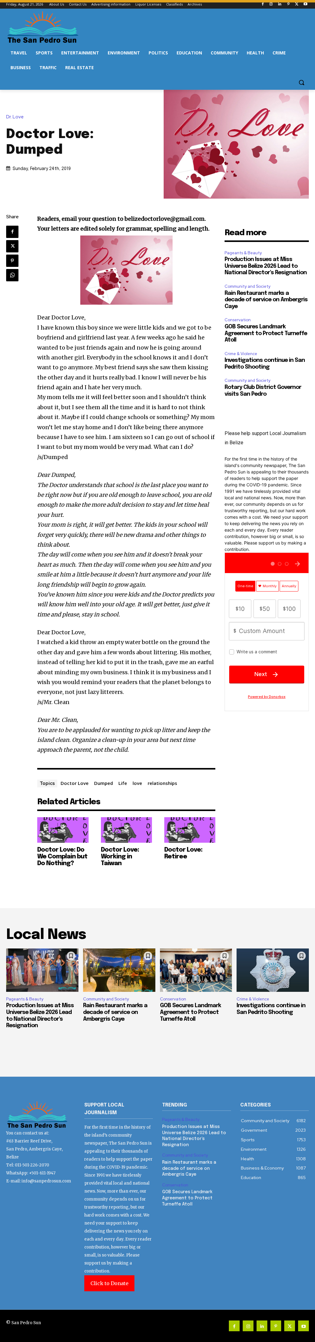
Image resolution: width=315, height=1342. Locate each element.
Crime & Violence (241, 353)
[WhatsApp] (12, 275)
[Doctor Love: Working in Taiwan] (126, 830)
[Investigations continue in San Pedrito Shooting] (273, 970)
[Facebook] (262, 4)
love (137, 783)
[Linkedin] (279, 4)
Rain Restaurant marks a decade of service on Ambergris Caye (266, 300)
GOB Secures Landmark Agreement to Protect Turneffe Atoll (266, 333)
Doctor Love (75, 783)
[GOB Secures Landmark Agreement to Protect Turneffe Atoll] (196, 970)
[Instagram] (271, 4)
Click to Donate (109, 1283)
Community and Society (247, 286)
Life (122, 783)
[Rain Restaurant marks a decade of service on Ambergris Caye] (119, 970)
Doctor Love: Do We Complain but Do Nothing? (62, 857)
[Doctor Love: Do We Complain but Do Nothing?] (62, 830)
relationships (162, 783)
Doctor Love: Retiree (183, 853)
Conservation (238, 320)
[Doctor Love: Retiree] (189, 830)
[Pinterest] (288, 4)
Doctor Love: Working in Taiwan (120, 857)
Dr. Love (15, 117)
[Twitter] (296, 4)
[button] (301, 82)
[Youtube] (305, 4)
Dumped (103, 783)
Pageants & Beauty (243, 252)
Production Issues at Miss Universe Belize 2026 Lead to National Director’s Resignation (266, 266)
